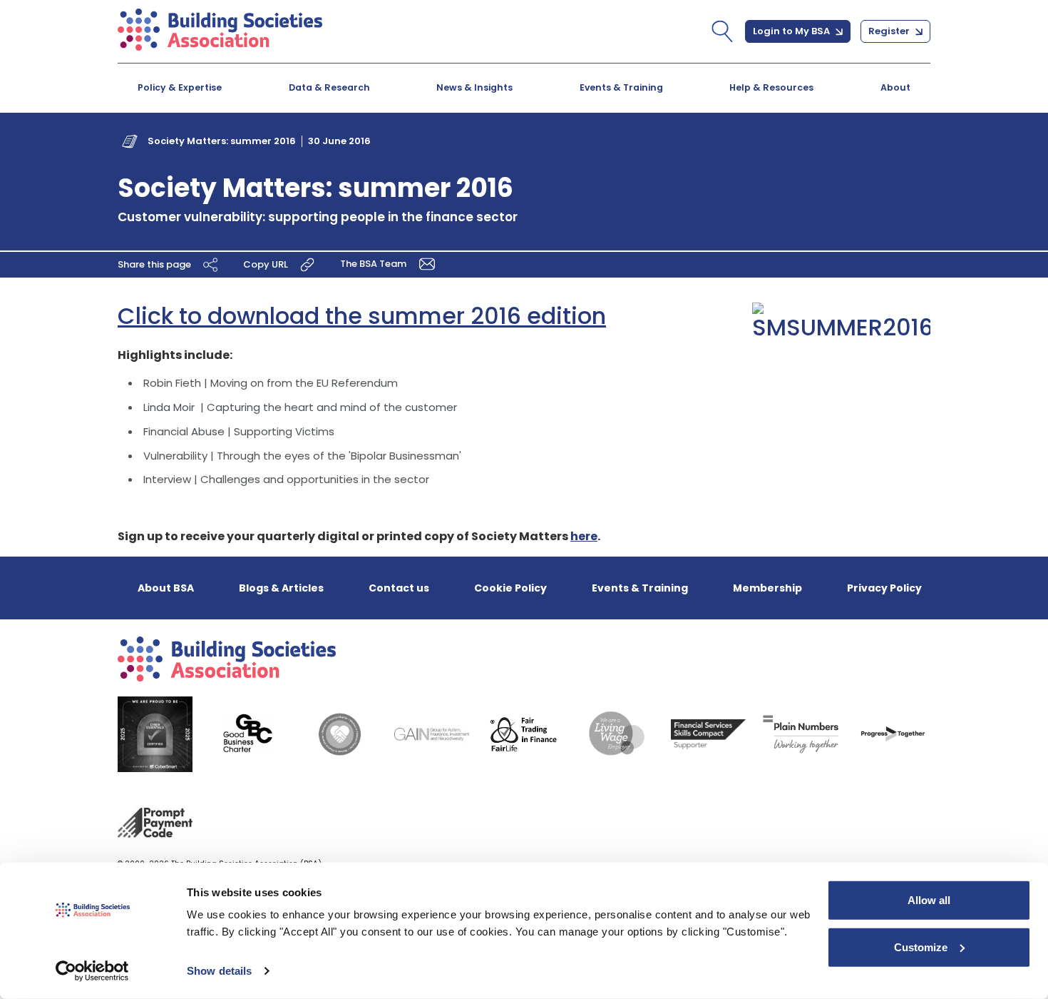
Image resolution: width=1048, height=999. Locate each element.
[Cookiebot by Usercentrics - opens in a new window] (92, 971)
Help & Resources (771, 87)
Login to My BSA (792, 31)
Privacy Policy (884, 588)
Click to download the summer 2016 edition (362, 316)
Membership (767, 588)
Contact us (399, 588)
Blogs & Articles (281, 588)
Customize (920, 946)
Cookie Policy (510, 588)
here (583, 536)
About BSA (166, 588)
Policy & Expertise (180, 87)
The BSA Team (374, 263)
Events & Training (621, 87)
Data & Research (329, 87)
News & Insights (474, 87)
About (895, 87)
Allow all (929, 900)
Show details (219, 971)
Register (890, 31)
